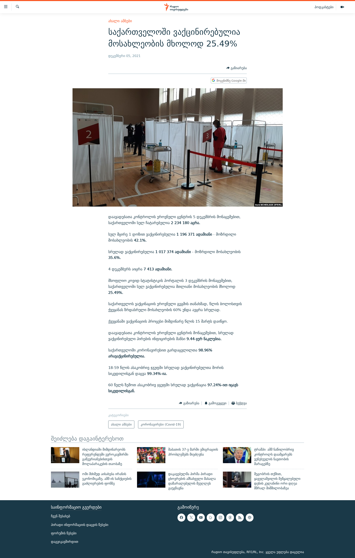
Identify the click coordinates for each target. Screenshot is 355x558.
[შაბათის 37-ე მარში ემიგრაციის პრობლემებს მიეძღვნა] (151, 455)
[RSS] (240, 517)
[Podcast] (250, 517)
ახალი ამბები (120, 21)
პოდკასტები (324, 7)
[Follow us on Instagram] (220, 517)
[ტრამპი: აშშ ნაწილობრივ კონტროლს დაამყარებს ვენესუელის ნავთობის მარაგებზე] (237, 455)
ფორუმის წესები (63, 533)
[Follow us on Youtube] (201, 517)
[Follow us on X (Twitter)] (191, 517)
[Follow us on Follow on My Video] (210, 517)
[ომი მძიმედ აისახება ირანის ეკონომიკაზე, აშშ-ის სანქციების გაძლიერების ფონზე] (65, 480)
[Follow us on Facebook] (181, 517)
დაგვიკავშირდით (64, 541)
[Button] (236, 68)
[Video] (342, 7)
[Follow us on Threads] (230, 517)
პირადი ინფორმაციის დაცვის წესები (79, 524)
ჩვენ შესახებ (60, 516)
